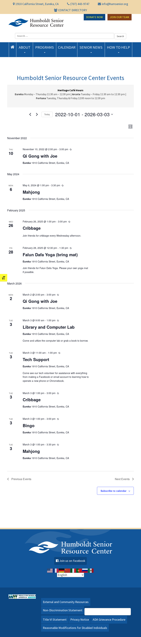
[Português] (79, 570)
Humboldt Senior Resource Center (36, 22)
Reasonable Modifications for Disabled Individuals (75, 628)
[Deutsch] (62, 570)
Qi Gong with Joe (40, 156)
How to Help (118, 47)
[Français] (56, 570)
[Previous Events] (30, 114)
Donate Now (94, 17)
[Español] (91, 570)
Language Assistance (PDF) (109, 611)
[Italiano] (73, 570)
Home (12, 46)
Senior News (90, 47)
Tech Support (36, 359)
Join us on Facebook (72, 561)
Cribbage (32, 228)
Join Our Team (119, 17)
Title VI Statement (55, 619)
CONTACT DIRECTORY (72, 10)
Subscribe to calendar (113, 490)
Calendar (66, 47)
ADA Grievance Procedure (109, 619)
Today (47, 114)
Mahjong (31, 192)
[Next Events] (37, 114)
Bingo (29, 425)
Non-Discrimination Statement (62, 610)
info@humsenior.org (115, 4)
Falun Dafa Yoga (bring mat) (50, 254)
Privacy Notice (79, 619)
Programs (44, 47)
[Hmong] (67, 570)
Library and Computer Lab (49, 327)
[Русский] (85, 570)
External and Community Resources (66, 602)
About (24, 47)
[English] (50, 570)
